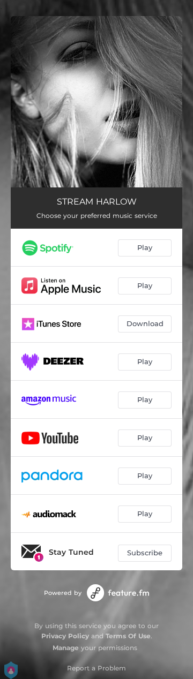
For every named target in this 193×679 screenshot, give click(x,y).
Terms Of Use (128, 636)
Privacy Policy (65, 636)
